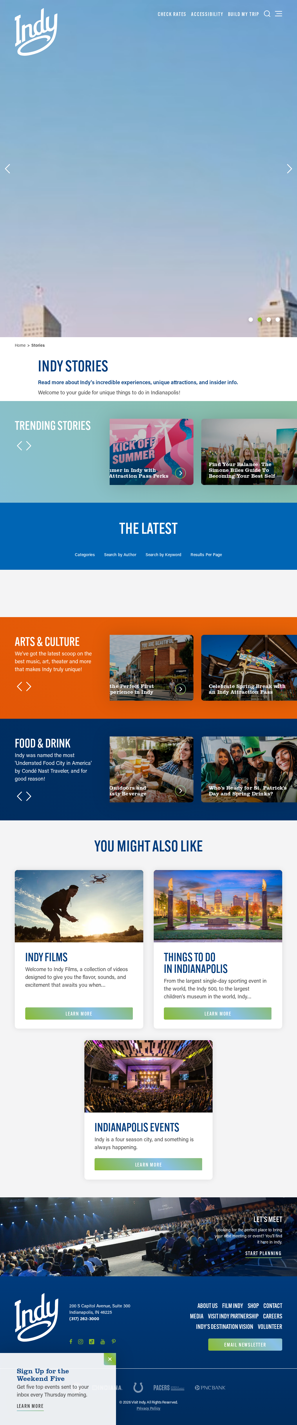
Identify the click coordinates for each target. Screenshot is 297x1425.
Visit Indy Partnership (233, 1316)
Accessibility (207, 14)
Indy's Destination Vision (224, 1327)
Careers (272, 1316)
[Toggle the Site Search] (267, 13)
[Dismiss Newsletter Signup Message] (110, 1359)
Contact (272, 1306)
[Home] (36, 32)
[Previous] (7, 168)
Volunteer (270, 1327)
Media (196, 1316)
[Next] (289, 168)
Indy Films (46, 957)
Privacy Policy (148, 1408)
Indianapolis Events (137, 1127)
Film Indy (232, 1306)
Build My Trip (243, 14)
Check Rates (172, 14)
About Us (208, 1306)
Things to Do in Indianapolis (196, 963)
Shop (253, 1306)
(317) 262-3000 (84, 1318)
